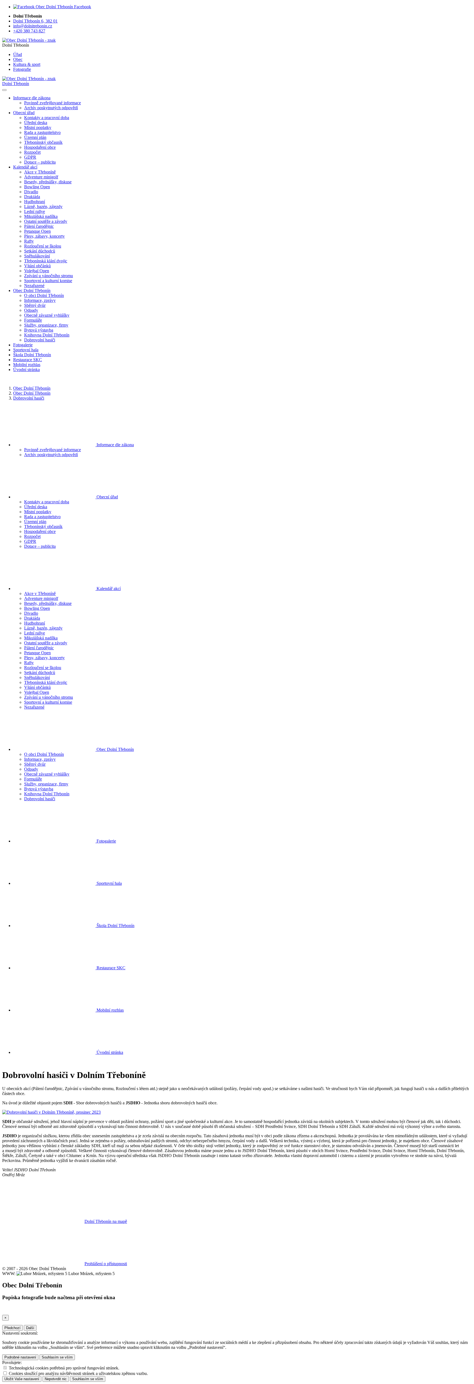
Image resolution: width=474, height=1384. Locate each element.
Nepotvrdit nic (56, 1379)
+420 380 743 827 (29, 31)
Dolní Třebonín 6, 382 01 (35, 21)
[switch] (5, 1367)
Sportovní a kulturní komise (48, 280)
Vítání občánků (37, 265)
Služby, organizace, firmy (46, 325)
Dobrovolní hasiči (39, 340)
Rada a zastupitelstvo (42, 132)
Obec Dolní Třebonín (31, 388)
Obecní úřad (106, 497)
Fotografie (22, 69)
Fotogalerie (23, 345)
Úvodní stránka (26, 369)
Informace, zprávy (40, 300)
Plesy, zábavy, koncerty (44, 236)
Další (30, 1328)
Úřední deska (35, 122)
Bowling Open (37, 186)
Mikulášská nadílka (41, 216)
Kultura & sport (26, 64)
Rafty (29, 241)
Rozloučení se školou (42, 246)
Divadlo (31, 191)
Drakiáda (32, 196)
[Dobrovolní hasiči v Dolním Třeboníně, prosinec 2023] (51, 1112)
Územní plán (35, 137)
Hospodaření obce (40, 147)
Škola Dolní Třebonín (32, 354)
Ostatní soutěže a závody (45, 221)
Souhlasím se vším (57, 1357)
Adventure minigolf (41, 177)
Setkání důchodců (39, 251)
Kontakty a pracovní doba (46, 117)
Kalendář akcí (108, 588)
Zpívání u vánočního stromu (48, 275)
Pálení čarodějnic (39, 226)
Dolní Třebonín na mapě (105, 1221)
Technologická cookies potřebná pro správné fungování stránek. (64, 1368)
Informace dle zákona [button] (31, 98)
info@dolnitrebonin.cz (32, 26)
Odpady (31, 310)
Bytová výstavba (38, 330)
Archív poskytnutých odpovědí (51, 107)
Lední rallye (34, 211)
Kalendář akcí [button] (25, 167)
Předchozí (12, 1328)
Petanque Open (37, 231)
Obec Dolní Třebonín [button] (31, 290)
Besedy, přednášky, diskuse (48, 181)
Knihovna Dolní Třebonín (46, 335)
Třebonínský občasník (43, 142)
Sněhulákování (37, 256)
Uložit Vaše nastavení (21, 1379)
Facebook (82, 6)
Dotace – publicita (40, 162)
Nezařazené (34, 285)
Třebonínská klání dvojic (45, 261)
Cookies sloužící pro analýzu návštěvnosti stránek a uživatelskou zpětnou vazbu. (78, 1373)
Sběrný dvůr (35, 305)
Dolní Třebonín (15, 83)
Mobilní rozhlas (26, 364)
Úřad (17, 54)
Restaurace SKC (27, 359)
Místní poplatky (37, 127)
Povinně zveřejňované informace (52, 102)
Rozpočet (32, 152)
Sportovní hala (25, 349)
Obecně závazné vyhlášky (46, 315)
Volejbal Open (36, 270)
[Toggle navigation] (4, 90)
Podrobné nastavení (20, 1357)
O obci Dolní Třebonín (44, 295)
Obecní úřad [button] (24, 112)
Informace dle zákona (114, 444)
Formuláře (33, 320)
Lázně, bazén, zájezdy (43, 206)
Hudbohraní (34, 201)
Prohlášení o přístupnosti (105, 1263)
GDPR (30, 157)
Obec (17, 59)
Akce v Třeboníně (40, 172)
